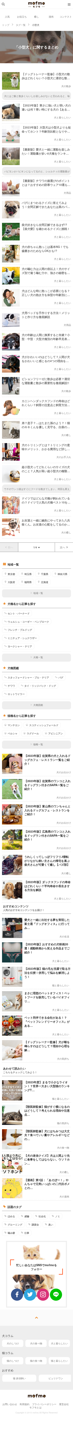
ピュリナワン (55, 1378)
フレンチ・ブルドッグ (20, 630)
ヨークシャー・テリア (20, 646)
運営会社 (64, 1404)
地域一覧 (38, 593)
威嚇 (26, 1216)
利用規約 (24, 1404)
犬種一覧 (38, 657)
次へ (62, 547)
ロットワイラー (16, 694)
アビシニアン (55, 733)
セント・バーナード (19, 613)
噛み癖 (11, 1233)
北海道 (44, 582)
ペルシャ (12, 733)
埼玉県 (28, 574)
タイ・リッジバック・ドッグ (40, 686)
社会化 (42, 1216)
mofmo (36, 4)
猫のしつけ (13, 1360)
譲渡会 (35, 1224)
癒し (36, 16)
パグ (60, 677)
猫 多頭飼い (19, 1378)
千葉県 (44, 574)
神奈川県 (62, 574)
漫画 (51, 16)
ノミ (57, 1216)
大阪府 (11, 582)
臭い (50, 1224)
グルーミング (15, 1224)
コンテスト (66, 16)
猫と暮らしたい (59, 1360)
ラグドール (33, 733)
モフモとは (35, 1407)
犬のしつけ (13, 1343)
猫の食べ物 (36, 1360)
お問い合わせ (9, 1404)
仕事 (26, 1233)
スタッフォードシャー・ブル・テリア (28, 677)
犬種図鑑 (38, 705)
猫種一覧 (38, 744)
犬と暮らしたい (59, 1343)
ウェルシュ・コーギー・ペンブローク (28, 621)
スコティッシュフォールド (43, 725)
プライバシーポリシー (44, 1404)
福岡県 (28, 582)
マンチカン (14, 725)
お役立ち (22, 16)
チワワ (11, 686)
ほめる (11, 1216)
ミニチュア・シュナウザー (22, 638)
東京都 (11, 574)
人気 (7, 16)
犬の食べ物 (36, 1343)
